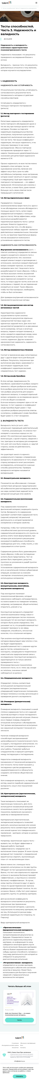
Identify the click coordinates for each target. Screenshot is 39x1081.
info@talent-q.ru (19, 1061)
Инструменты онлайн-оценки (10, 1045)
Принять (19, 1076)
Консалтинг (15, 1047)
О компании (15, 1043)
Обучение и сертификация (27, 1043)
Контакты (23, 1047)
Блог (21, 1045)
